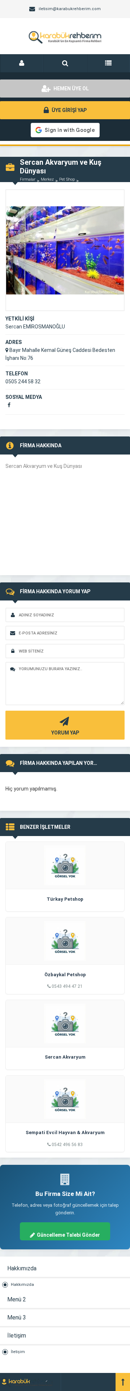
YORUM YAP (65, 733)
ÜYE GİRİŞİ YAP (69, 110)
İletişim (18, 1351)
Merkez (47, 179)
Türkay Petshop (65, 899)
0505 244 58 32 (22, 381)
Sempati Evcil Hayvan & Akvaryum (65, 1132)
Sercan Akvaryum (65, 1057)
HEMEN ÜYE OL (70, 88)
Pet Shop (67, 179)
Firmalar (27, 179)
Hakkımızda (22, 1284)
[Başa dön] (123, 1382)
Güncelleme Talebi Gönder (68, 1235)
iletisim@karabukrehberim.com (70, 9)
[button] (21, 63)
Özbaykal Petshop (65, 974)
